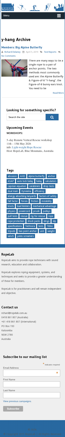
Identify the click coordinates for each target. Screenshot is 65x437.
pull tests (12, 216)
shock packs (34, 221)
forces (24, 201)
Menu (6, 15)
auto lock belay (25, 181)
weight (51, 231)
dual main (13, 191)
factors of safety (48, 196)
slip (54, 221)
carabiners (34, 186)
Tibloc (50, 226)
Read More (58, 93)
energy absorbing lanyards (22, 196)
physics (11, 211)
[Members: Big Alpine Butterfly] (14, 68)
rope (50, 216)
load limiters (23, 206)
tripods (11, 231)
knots (11, 206)
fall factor (13, 201)
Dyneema (26, 191)
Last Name (9, 390)
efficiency (39, 191)
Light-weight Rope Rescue (26, 147)
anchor (51, 176)
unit (42, 231)
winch (11, 236)
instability (47, 201)
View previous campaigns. (17, 401)
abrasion (12, 176)
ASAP (11, 181)
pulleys (46, 211)
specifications (15, 226)
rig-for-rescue (38, 216)
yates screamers (25, 236)
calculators (50, 181)
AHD (22, 176)
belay (39, 181)
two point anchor (28, 231)
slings (46, 221)
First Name (9, 379)
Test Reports (50, 52)
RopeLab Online (32, 424)
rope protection (16, 221)
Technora (30, 226)
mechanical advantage (44, 206)
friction (34, 201)
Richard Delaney (12, 52)
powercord (24, 211)
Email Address (30, 367)
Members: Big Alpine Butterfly (21, 47)
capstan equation (17, 186)
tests (40, 226)
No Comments (8, 56)
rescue (24, 216)
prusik (36, 211)
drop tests (48, 186)
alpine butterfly (36, 176)
